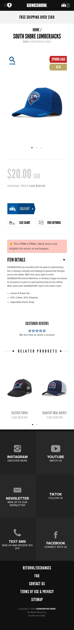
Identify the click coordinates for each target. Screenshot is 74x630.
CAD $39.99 (19, 417)
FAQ (37, 575)
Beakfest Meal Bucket (54, 413)
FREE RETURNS (54, 222)
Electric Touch (19, 413)
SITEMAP (37, 599)
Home (36, 29)
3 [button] (42, 148)
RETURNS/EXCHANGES (37, 567)
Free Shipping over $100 (37, 17)
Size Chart (24, 222)
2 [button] (37, 148)
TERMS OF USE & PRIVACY (37, 591)
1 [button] (32, 148)
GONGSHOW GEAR (46, 609)
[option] (37, 97)
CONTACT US (37, 583)
